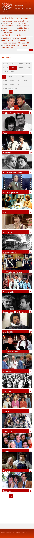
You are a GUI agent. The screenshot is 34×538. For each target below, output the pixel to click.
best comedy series (9, 21)
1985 (18, 80)
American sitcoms (9, 38)
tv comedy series (26, 3)
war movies (9, 532)
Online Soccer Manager (16, 530)
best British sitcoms (9, 30)
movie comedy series (19, 6)
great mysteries (16, 532)
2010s (5, 72)
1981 (16, 76)
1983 (5, 80)
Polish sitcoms (7, 48)
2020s (13, 72)
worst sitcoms (7, 33)
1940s (13, 64)
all (4, 76)
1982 (23, 76)
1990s (20, 68)
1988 (12, 84)
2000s (28, 68)
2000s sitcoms (23, 26)
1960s (28, 64)
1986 (25, 80)
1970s (5, 68)
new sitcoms (23, 21)
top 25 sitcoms (29, 8)
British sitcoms (7, 40)
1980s (13, 68)
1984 (12, 80)
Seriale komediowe (5, 530)
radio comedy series (19, 8)
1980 (10, 76)
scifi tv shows (24, 532)
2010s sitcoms (23, 23)
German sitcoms (8, 45)
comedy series (18, 3)
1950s (20, 64)
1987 (5, 84)
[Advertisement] (17, 510)
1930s (5, 64)
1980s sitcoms (23, 30)
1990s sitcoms (23, 28)
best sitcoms (7, 23)
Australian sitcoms (9, 43)
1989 (18, 84)
